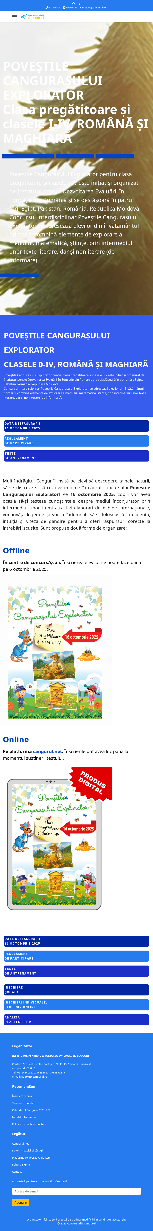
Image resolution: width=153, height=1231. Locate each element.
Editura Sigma (21, 1164)
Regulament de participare (75, 156)
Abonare (21, 1203)
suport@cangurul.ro (94, 7)
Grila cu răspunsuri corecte (115, 156)
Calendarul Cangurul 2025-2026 (32, 1110)
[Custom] (80, 3)
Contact (17, 1171)
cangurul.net (47, 751)
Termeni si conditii (23, 1103)
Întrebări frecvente (24, 1117)
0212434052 (55, 7)
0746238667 (72, 7)
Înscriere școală (22, 1096)
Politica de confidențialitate (29, 1124)
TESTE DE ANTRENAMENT (21, 275)
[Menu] (14, 16)
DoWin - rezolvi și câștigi (27, 1150)
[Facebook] (73, 3)
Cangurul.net (20, 1143)
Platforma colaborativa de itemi (31, 1157)
